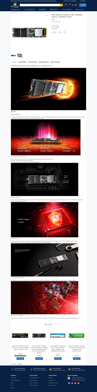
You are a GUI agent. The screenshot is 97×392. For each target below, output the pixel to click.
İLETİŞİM (83, 1)
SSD (21, 12)
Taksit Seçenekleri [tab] (32, 62)
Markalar (13, 387)
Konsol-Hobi (81, 9)
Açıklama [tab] (14, 62)
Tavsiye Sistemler (30, 9)
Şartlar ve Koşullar (34, 382)
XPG (53, 19)
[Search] (61, 5)
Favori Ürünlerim (52, 385)
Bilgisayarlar (55, 9)
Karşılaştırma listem (53, 382)
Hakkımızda (13, 377)
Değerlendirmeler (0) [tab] (44, 62)
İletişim (12, 382)
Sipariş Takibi (51, 380)
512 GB (20, 364)
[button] (47, 16)
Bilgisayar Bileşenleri (15, 12)
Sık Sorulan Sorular (34, 385)
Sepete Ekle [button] (20, 358)
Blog (12, 385)
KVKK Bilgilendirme (34, 377)
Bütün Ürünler (16, 9)
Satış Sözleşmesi (33, 380)
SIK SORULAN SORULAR (70, 1)
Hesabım (50, 377)
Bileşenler (43, 9)
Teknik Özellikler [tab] (22, 62)
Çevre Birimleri (67, 9)
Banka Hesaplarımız (15, 380)
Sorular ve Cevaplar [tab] (55, 62)
